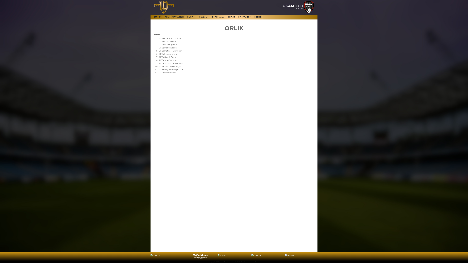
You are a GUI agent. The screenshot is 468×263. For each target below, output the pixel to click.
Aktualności (178, 17)
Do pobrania (218, 17)
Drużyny (203, 17)
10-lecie (257, 17)
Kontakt (231, 17)
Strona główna (161, 17)
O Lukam (191, 17)
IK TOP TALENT (244, 17)
